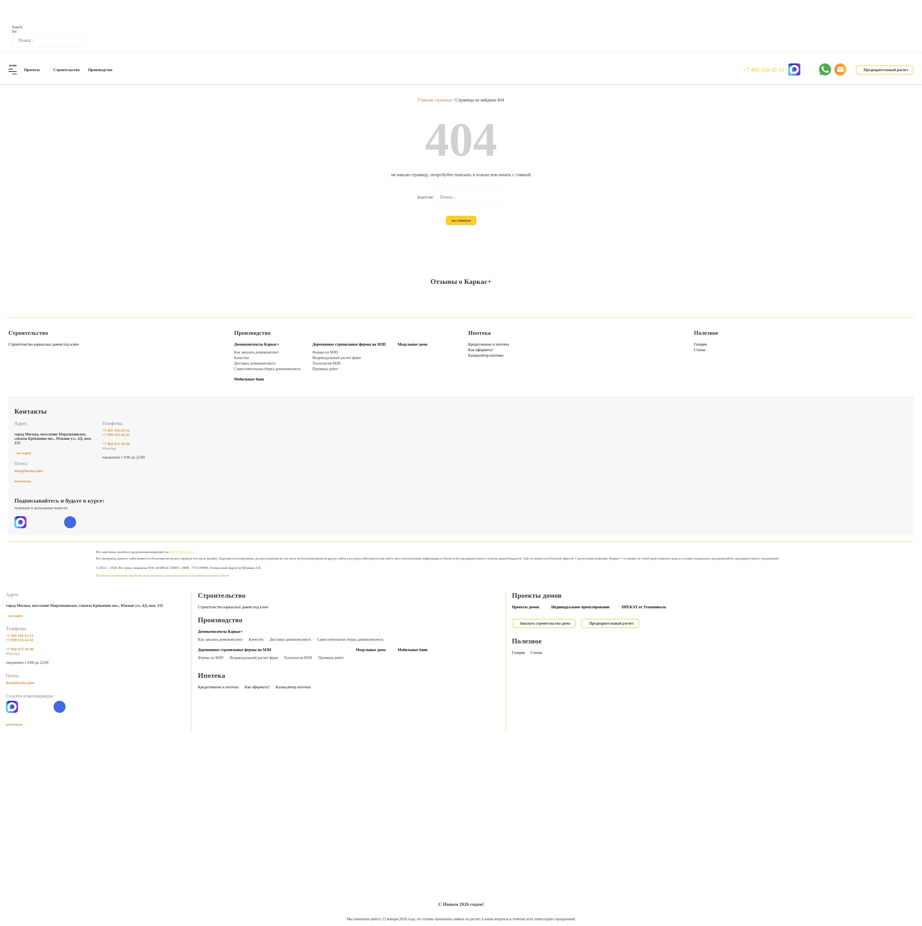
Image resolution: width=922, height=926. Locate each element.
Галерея (700, 344)
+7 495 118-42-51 (764, 70)
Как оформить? (480, 350)
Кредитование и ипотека (488, 344)
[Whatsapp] (44, 707)
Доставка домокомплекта (254, 363)
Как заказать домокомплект (256, 352)
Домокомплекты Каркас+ (256, 344)
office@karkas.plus (181, 552)
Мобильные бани (249, 379)
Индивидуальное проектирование (580, 607)
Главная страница (435, 99)
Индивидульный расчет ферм (336, 358)
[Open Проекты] (43, 70)
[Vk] (70, 522)
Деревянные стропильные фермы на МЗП (349, 344)
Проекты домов (525, 607)
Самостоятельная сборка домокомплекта (267, 369)
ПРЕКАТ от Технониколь (644, 607)
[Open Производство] (115, 70)
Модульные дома (412, 344)
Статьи (699, 350)
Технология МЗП (326, 363)
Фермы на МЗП (325, 352)
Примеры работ (325, 369)
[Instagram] (87, 522)
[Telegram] (810, 69)
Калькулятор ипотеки (485, 355)
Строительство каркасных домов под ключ (43, 344)
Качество (241, 358)
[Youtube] (103, 522)
